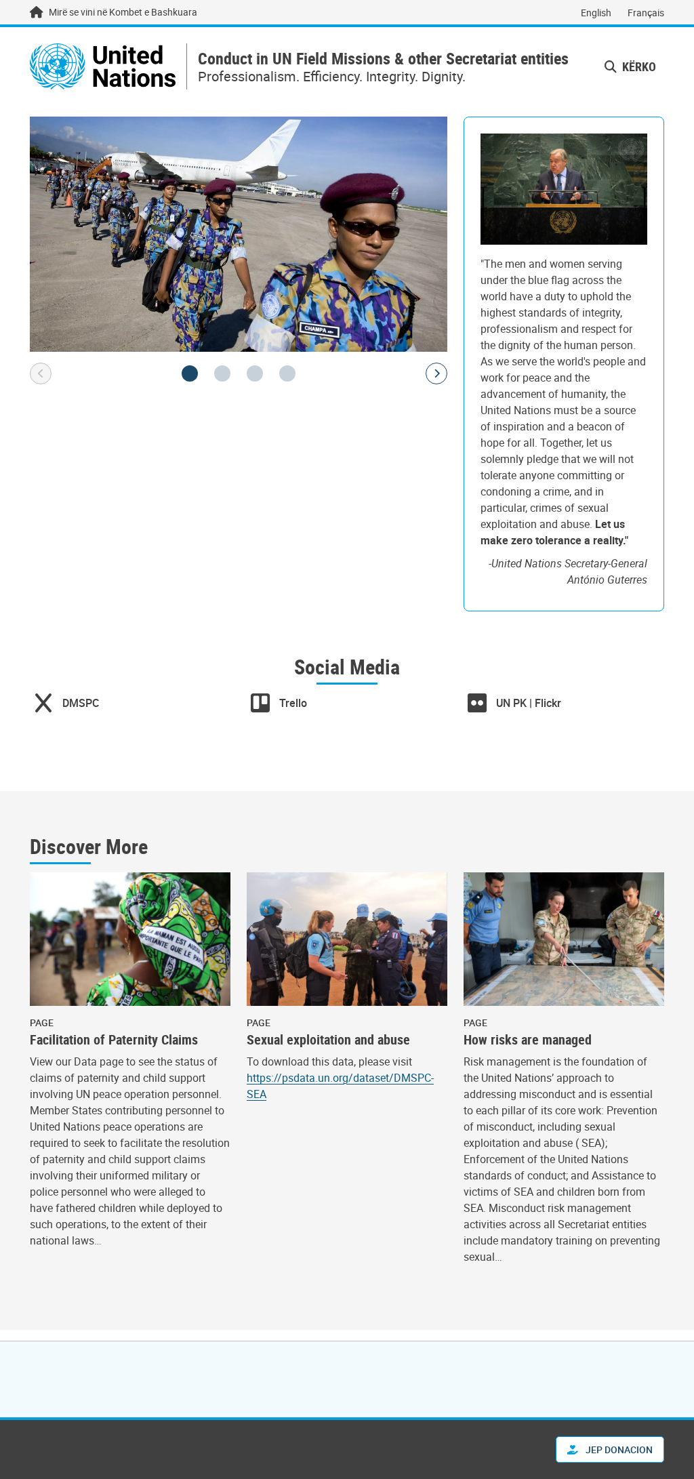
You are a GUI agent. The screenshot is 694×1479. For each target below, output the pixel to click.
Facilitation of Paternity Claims (114, 1040)
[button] (190, 373)
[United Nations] (103, 66)
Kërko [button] (637, 66)
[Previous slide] (41, 373)
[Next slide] (436, 373)
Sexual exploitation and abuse (328, 1040)
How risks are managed (528, 1040)
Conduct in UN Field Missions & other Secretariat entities (383, 58)
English (596, 12)
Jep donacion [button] (618, 1449)
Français (646, 12)
